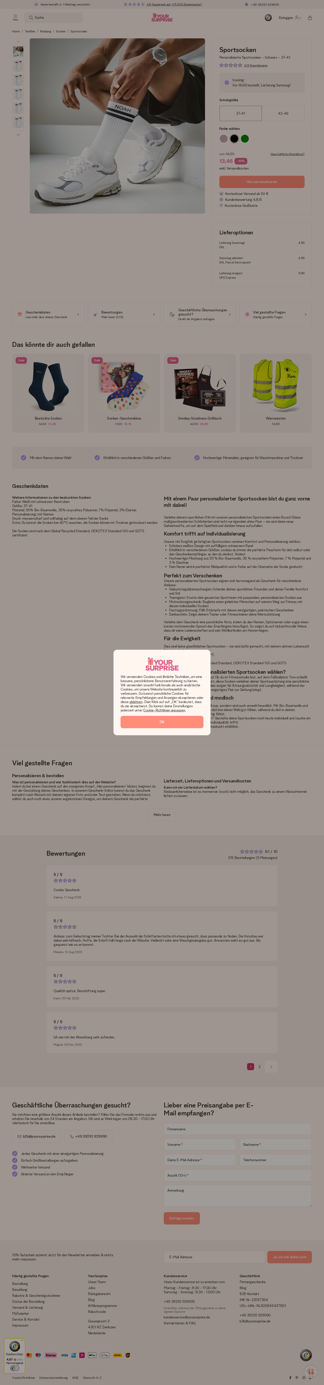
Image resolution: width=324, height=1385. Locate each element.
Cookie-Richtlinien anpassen (164, 710)
